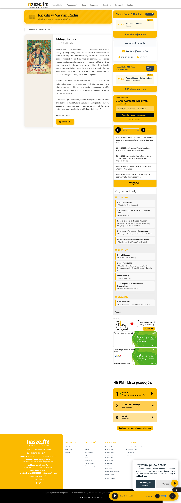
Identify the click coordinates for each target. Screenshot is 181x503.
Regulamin (65, 492)
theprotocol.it (130, 452)
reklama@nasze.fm (46, 462)
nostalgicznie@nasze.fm (50, 473)
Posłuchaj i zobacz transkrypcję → (135, 115)
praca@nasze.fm (41, 476)
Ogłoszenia (119, 5)
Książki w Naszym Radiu (112, 471)
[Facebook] (36, 483)
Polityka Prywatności (51, 492)
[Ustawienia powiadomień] (174, 483)
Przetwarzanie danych (81, 492)
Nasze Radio (57, 5)
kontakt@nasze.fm (137, 51)
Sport (84, 5)
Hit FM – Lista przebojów (132, 382)
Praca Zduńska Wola (132, 449)
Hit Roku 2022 (109, 458)
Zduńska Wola (89, 452)
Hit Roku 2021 (109, 460)
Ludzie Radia (68, 447)
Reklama (67, 452)
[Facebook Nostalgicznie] (38, 483)
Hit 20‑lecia (108, 466)
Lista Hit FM (108, 447)
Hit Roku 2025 (109, 449)
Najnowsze (88, 447)
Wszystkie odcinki (135, 119)
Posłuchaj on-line (136, 34)
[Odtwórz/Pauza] (115, 496)
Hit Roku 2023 (109, 455)
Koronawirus (88, 460)
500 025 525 (36, 473)
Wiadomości (72, 5)
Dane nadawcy (38, 479)
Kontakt (130, 5)
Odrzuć (165, 483)
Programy (94, 5)
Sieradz (87, 449)
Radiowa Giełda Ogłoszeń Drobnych (136, 447)
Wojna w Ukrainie (90, 463)
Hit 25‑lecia (108, 463)
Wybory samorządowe (91, 466)
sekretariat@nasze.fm (48, 456)
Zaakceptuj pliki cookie (145, 483)
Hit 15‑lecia (108, 468)
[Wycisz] (157, 496)
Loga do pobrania (107, 492)
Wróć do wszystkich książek (39, 29)
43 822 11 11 (33, 462)
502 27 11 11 (127, 57)
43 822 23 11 (35, 456)
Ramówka (107, 5)
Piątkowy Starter (110, 474)
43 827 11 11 (146, 57)
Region (87, 455)
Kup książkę (66, 122)
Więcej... (135, 183)
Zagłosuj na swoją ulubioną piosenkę (135, 428)
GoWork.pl (129, 455)
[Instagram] (40, 483)
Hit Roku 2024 (109, 452)
